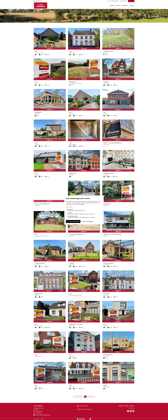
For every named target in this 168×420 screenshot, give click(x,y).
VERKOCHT (131, 1)
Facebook (128, 411)
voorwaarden (36, 419)
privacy (42, 419)
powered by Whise (82, 419)
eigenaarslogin (83, 406)
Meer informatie (69, 206)
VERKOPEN (124, 5)
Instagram (133, 411)
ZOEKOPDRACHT (123, 1)
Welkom (112, 5)
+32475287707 (38, 1)
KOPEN (118, 5)
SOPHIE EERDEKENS (38, 406)
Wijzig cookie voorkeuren (84, 409)
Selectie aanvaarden (87, 221)
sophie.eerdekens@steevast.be (42, 415)
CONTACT (131, 5)
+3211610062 (38, 413)
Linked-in (131, 411)
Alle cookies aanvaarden (73, 221)
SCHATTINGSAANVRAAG (113, 1)
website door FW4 (90, 419)
